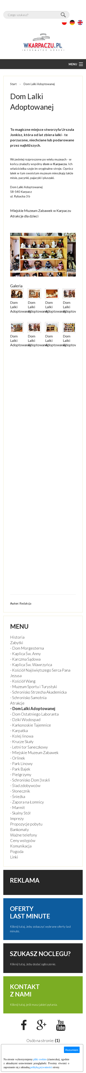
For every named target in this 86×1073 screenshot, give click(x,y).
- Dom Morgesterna (27, 648)
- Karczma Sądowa (25, 659)
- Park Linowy (21, 763)
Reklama (24, 880)
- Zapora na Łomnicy (27, 802)
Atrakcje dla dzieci (24, 216)
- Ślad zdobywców (25, 785)
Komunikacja (21, 845)
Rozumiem (71, 1050)
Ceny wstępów (22, 840)
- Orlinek (17, 758)
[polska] (64, 22)
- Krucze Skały (22, 741)
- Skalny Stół (20, 813)
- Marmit (17, 807)
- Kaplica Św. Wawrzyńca (31, 664)
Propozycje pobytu (26, 824)
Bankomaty (19, 829)
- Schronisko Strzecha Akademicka (38, 692)
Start (13, 84)
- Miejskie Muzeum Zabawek (34, 752)
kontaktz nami (25, 990)
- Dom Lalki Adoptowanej (32, 708)
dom (46, 164)
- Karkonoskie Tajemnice (30, 725)
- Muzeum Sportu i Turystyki (33, 686)
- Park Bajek (20, 769)
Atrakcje (17, 703)
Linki (14, 856)
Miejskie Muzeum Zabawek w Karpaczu (40, 210)
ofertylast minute (30, 912)
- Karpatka (19, 730)
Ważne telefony (23, 835)
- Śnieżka (17, 796)
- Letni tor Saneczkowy (29, 747)
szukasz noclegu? (40, 953)
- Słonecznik (20, 791)
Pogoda (16, 851)
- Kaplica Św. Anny (25, 653)
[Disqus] (43, 415)
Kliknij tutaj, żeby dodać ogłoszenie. (33, 964)
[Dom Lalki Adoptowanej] (16, 297)
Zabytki (16, 642)
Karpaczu (60, 164)
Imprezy (17, 818)
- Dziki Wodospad (25, 719)
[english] (80, 22)
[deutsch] (72, 22)
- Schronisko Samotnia (28, 697)
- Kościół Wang (23, 681)
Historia (17, 637)
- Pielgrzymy (20, 774)
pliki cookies (40, 1059)
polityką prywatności (41, 1067)
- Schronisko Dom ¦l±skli (30, 780)
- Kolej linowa (21, 736)
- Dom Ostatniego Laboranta (34, 714)
